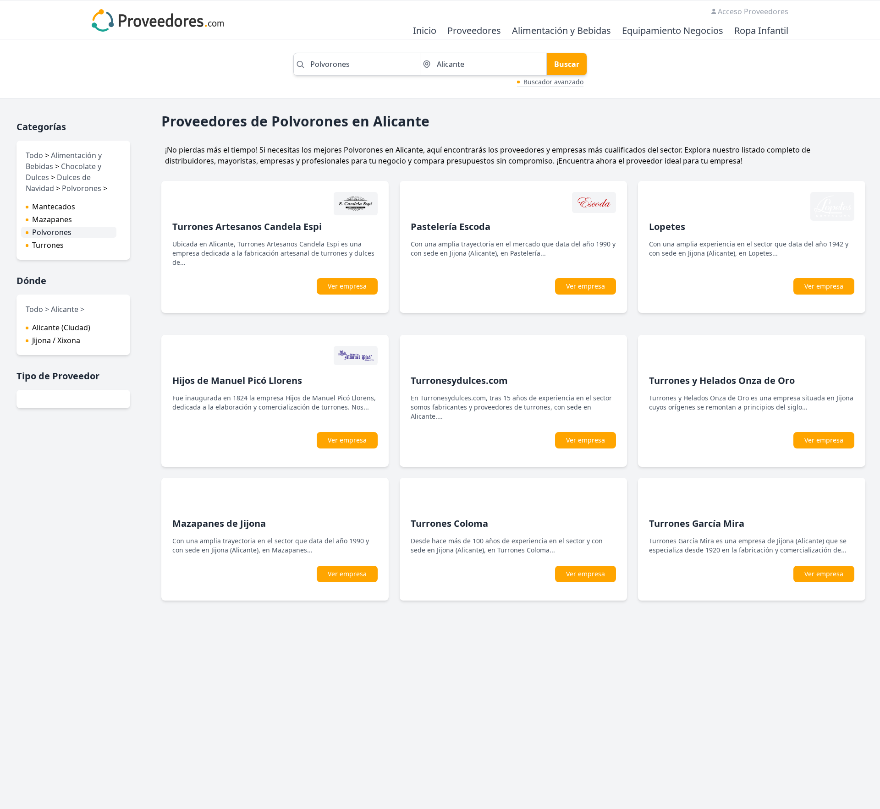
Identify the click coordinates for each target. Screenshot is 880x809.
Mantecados (53, 207)
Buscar (566, 64)
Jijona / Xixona (56, 340)
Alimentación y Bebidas (561, 31)
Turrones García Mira (696, 523)
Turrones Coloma (449, 523)
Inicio (424, 31)
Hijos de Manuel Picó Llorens (237, 380)
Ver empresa (347, 286)
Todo (34, 155)
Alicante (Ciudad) (61, 328)
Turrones (48, 245)
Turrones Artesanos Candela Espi (247, 226)
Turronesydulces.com (459, 380)
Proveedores (474, 31)
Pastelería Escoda (450, 226)
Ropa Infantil (761, 31)
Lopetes (667, 226)
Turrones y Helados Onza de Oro (722, 380)
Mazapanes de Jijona (219, 523)
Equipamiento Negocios (672, 31)
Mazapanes (52, 219)
